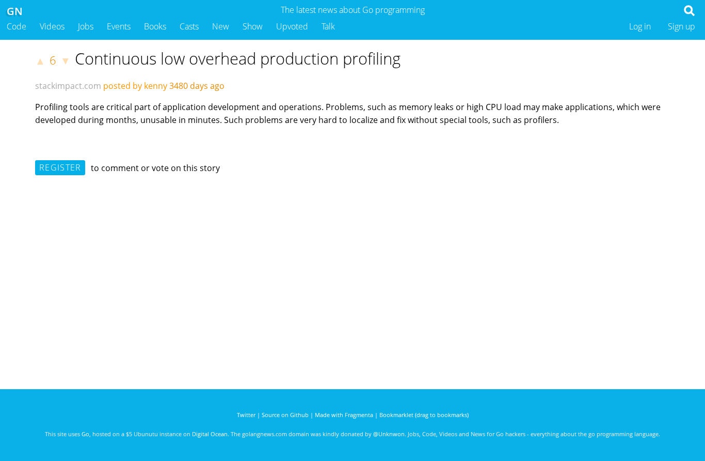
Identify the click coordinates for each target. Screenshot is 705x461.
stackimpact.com (68, 85)
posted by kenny (135, 85)
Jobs (85, 26)
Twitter (246, 415)
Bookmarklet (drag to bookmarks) (424, 415)
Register (60, 167)
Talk (328, 26)
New (220, 26)
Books (155, 26)
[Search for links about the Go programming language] (691, 13)
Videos (52, 26)
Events (119, 26)
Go (85, 434)
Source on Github (285, 415)
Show (253, 26)
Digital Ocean (210, 434)
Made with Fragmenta (344, 415)
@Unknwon (389, 434)
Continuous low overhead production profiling (237, 58)
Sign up (681, 26)
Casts (189, 26)
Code (16, 26)
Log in (640, 26)
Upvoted (292, 26)
